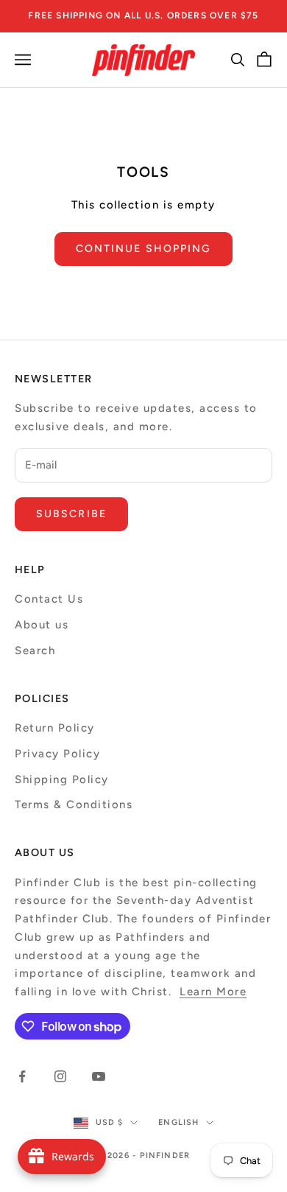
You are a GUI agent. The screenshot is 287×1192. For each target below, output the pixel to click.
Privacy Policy (57, 753)
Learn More (213, 991)
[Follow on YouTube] (98, 1076)
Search (35, 650)
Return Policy (55, 728)
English (178, 1122)
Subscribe (71, 514)
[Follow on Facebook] (22, 1076)
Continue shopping (144, 248)
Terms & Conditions (73, 804)
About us (41, 624)
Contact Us (49, 599)
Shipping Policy (62, 779)
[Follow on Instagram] (60, 1076)
